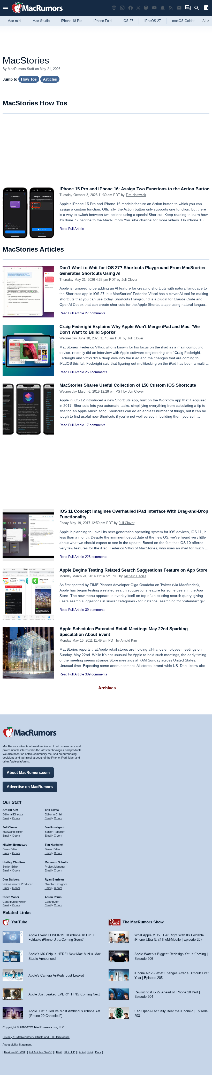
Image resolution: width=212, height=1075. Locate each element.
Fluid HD (69, 1052)
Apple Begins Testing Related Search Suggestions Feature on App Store (133, 570)
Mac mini (14, 21)
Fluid (59, 1052)
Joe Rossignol (54, 827)
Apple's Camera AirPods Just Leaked (56, 975)
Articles (50, 79)
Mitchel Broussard (15, 844)
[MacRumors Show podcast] (114, 8)
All (205, 21)
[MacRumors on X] (138, 8)
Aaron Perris (53, 897)
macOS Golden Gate (187, 21)
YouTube (19, 922)
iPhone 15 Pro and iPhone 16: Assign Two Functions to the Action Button (134, 188)
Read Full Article (71, 229)
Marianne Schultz (56, 862)
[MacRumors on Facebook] (130, 8)
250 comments (96, 372)
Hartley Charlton (14, 862)
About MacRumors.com (28, 772)
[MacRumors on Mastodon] (146, 8)
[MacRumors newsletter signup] (179, 8)
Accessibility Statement (17, 1044)
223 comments (96, 557)
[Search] (198, 8)
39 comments (95, 610)
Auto (82, 1052)
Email (6, 818)
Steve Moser (11, 897)
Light (90, 1052)
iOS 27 (128, 21)
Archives (107, 688)
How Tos (29, 79)
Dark (98, 1052)
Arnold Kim (128, 640)
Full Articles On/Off (40, 1052)
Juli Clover (129, 280)
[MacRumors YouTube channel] (154, 8)
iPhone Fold (102, 21)
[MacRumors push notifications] (162, 8)
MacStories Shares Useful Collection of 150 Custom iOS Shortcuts (127, 385)
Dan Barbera (11, 879)
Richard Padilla (135, 576)
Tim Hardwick (136, 195)
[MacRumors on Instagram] (122, 8)
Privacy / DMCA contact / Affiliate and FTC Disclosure (36, 1037)
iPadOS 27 (153, 21)
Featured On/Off (14, 1052)
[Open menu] (6, 8)
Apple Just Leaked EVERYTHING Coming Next (64, 994)
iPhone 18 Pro (71, 21)
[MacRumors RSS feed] (170, 8)
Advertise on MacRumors (30, 786)
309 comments (96, 674)
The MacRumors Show (143, 922)
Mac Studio (41, 21)
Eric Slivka (52, 809)
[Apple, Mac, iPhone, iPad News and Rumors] (37, 13)
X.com (16, 818)
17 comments (95, 425)
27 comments (95, 313)
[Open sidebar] (206, 8)
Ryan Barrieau (54, 879)
